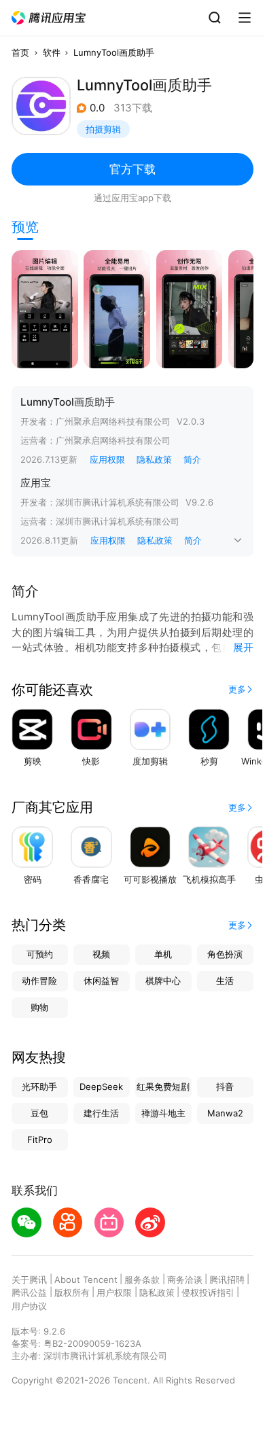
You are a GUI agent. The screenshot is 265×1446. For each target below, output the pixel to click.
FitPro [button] (39, 1139)
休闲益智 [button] (101, 980)
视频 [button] (101, 954)
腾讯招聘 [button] (227, 1279)
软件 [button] (51, 52)
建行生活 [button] (101, 1113)
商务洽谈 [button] (184, 1279)
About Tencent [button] (86, 1279)
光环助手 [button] (39, 1086)
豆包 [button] (39, 1113)
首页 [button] (20, 52)
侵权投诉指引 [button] (207, 1292)
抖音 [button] (225, 1086)
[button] (49, 18)
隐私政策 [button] (154, 459)
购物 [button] (39, 1007)
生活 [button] (225, 980)
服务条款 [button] (142, 1279)
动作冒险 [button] (39, 980)
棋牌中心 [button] (163, 980)
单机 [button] (163, 954)
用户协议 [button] (29, 1306)
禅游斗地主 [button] (163, 1113)
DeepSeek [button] (101, 1086)
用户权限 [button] (114, 1292)
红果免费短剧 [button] (163, 1086)
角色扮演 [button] (225, 954)
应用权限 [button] (107, 459)
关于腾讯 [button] (29, 1279)
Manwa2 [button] (225, 1113)
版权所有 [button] (72, 1292)
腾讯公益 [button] (29, 1292)
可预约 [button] (39, 954)
